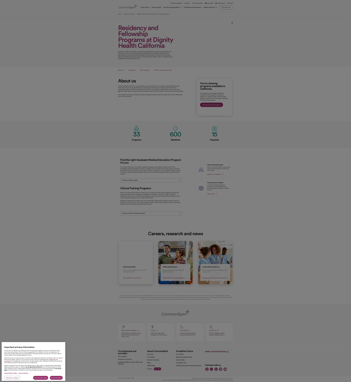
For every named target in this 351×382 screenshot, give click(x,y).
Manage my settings (12, 378)
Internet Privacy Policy (10, 373)
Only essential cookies (40, 378)
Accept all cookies (56, 378)
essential (31, 352)
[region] (33, 361)
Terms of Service (23, 373)
